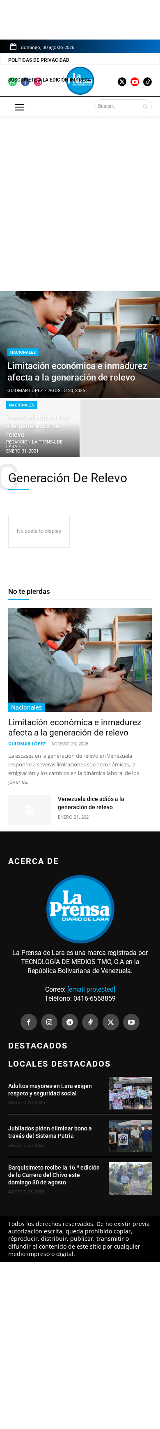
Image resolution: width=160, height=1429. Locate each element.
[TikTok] (90, 1022)
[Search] (145, 106)
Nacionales (23, 352)
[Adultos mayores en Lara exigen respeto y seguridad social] (130, 1093)
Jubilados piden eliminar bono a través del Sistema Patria (50, 1132)
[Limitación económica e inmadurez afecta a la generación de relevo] (80, 660)
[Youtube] (131, 1022)
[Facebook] (29, 1022)
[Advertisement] (80, 199)
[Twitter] (111, 1022)
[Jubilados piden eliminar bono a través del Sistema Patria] (130, 1136)
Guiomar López (27, 743)
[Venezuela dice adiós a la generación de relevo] (40, 428)
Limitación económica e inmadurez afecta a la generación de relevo (74, 727)
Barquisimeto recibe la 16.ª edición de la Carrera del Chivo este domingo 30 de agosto (54, 1175)
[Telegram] (70, 1022)
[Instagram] (49, 1022)
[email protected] (91, 989)
